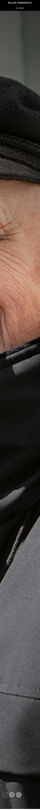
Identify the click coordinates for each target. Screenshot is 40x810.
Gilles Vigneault (20, 3)
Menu (21, 8)
